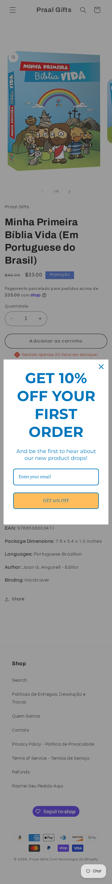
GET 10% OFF (56, 500)
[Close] (101, 367)
